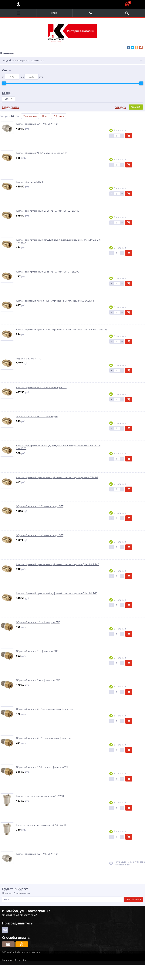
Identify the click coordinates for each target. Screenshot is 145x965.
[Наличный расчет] (8, 944)
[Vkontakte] (5, 930)
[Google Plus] (141, 47)
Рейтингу (58, 116)
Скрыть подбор (10, 106)
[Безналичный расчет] (21, 944)
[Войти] (18, 4)
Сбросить (120, 106)
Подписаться (133, 899)
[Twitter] (132, 47)
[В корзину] (128, 135)
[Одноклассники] (136, 47)
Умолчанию (30, 116)
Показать (136, 107)
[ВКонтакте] (128, 47)
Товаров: (5, 116)
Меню (54, 13)
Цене (45, 116)
